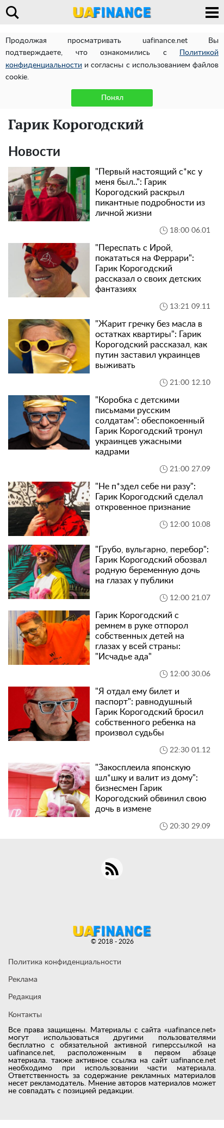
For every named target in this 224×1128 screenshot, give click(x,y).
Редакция (24, 997)
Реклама (23, 979)
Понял (112, 98)
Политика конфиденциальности (64, 962)
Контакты (25, 1015)
